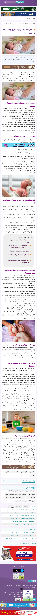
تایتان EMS (32, 501)
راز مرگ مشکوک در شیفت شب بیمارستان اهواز (22, 533)
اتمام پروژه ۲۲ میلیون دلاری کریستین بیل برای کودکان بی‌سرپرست (20, 510)
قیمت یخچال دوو (20, 498)
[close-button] (21, 589)
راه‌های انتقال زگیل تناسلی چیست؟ (19, 251)
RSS (15, 596)
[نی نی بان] (20, 2)
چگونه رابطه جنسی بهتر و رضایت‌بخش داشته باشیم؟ (22, 513)
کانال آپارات (16, 594)
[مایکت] (18, 570)
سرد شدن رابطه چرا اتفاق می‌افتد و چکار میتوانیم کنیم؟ (22, 515)
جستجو (12, 592)
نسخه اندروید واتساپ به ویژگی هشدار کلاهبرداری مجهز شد (20, 539)
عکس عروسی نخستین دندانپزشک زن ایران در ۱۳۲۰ (22, 524)
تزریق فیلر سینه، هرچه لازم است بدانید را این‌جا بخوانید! (18, 261)
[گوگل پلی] (18, 574)
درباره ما (7, 592)
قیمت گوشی (32, 494)
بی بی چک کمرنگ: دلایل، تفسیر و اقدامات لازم (18, 241)
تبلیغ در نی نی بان (8, 594)
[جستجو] (5, 2)
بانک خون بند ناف (10, 498)
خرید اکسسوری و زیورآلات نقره (27, 491)
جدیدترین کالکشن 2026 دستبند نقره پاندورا (16, 494)
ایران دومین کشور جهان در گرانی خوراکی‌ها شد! (22, 536)
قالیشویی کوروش (30, 498)
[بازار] (18, 577)
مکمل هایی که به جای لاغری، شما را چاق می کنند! (23, 521)
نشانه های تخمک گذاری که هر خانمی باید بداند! (18, 256)
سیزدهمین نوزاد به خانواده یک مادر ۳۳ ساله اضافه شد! (22, 518)
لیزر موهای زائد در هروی (21, 501)
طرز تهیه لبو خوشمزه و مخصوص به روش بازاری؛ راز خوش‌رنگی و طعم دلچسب (18, 247)
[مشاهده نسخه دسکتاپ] (2, 2)
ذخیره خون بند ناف (13, 491)
